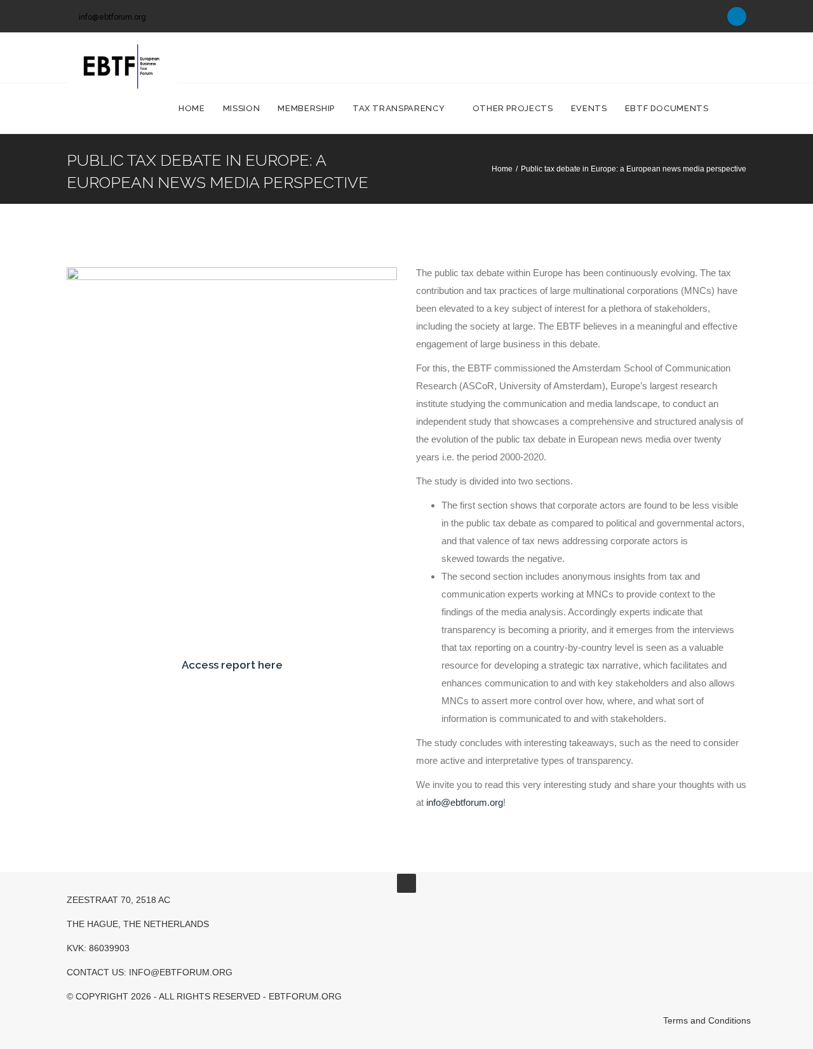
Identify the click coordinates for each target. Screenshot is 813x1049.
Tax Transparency (400, 108)
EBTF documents (668, 108)
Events (589, 108)
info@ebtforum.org (112, 17)
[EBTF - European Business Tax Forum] (121, 57)
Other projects (513, 108)
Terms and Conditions (707, 1020)
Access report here (232, 664)
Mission (241, 108)
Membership (306, 108)
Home (191, 108)
